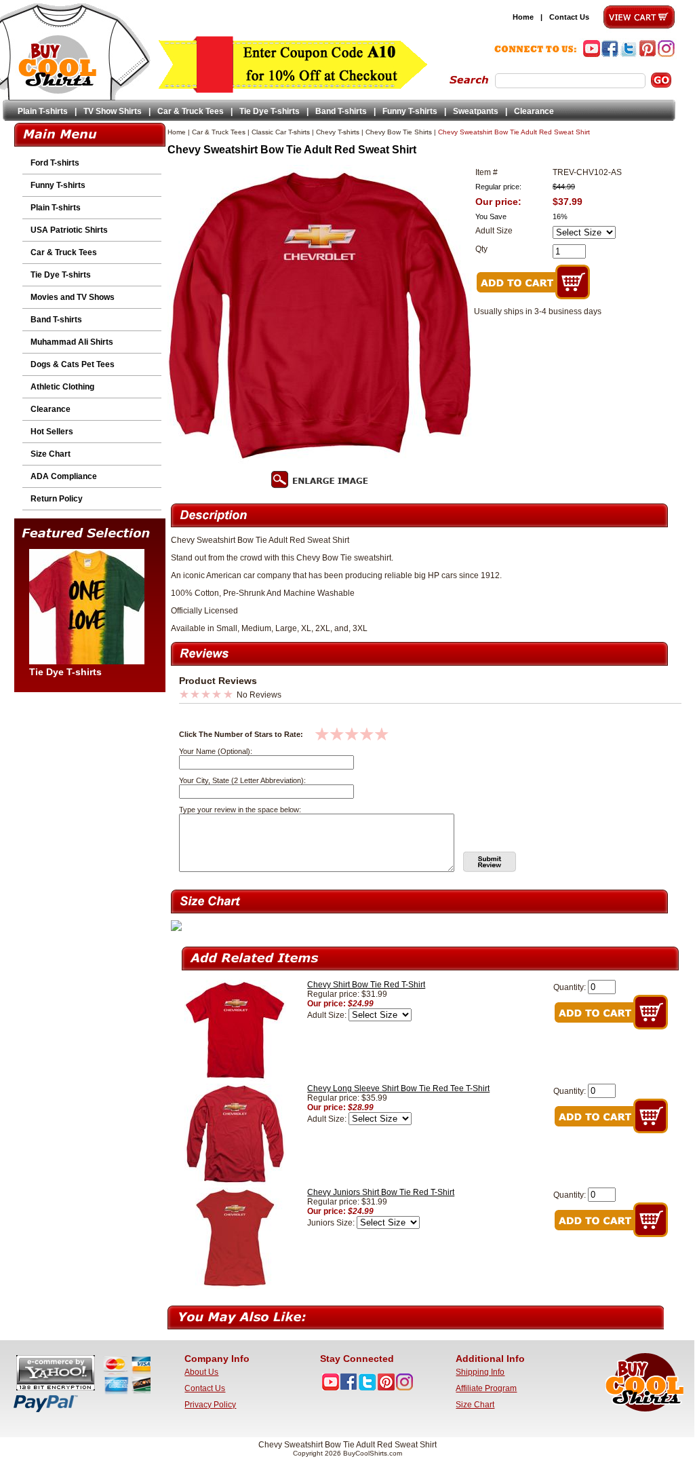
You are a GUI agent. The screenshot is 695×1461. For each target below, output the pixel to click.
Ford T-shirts (55, 163)
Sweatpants (475, 111)
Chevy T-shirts (337, 132)
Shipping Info (480, 1372)
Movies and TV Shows (73, 297)
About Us (201, 1372)
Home (523, 17)
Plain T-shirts (43, 111)
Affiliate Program (486, 1388)
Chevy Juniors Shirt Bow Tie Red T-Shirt (380, 1192)
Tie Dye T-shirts (269, 111)
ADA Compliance (64, 476)
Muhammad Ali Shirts (72, 342)
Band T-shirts (341, 111)
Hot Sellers (52, 431)
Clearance (534, 111)
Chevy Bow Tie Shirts (398, 132)
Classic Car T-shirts (281, 132)
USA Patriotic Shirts (69, 230)
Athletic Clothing (62, 387)
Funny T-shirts (409, 111)
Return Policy (57, 499)
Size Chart (51, 454)
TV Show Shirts (112, 111)
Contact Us (569, 17)
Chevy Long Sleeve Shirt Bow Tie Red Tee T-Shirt (398, 1088)
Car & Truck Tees (190, 111)
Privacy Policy (210, 1404)
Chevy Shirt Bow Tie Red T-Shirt (366, 984)
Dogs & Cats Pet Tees (73, 364)
